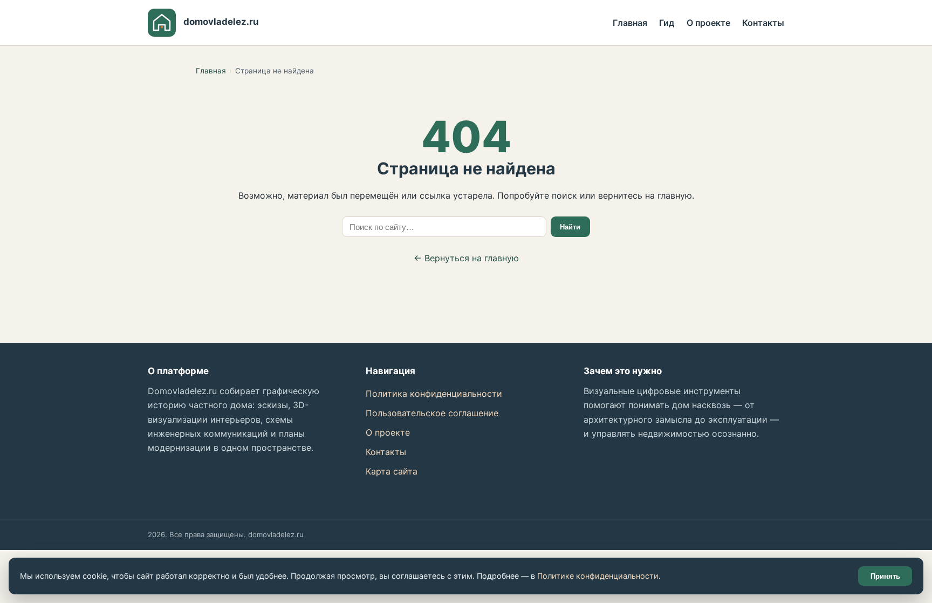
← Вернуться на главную (466, 258)
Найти (570, 227)
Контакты (763, 22)
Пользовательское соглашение (432, 413)
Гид (666, 22)
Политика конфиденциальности (434, 393)
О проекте (708, 22)
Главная (630, 22)
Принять (885, 576)
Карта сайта (391, 471)
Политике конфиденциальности (598, 575)
